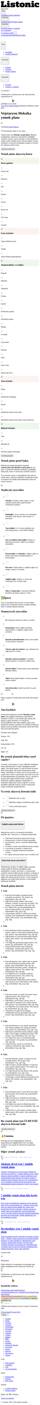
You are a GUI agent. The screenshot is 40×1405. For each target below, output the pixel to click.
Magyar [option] (8, 1351)
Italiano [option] (8, 1337)
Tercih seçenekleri (7, 1398)
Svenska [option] (8, 1331)
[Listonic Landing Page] (20, 7)
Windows (19, 35)
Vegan (23, 1298)
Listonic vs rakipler (13, 28)
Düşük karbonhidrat (15, 1296)
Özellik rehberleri (14, 15)
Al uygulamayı (6, 30)
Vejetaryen (17, 1298)
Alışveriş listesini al (8, 149)
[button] (3, 39)
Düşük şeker (8, 1298)
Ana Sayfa (4, 106)
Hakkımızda (9, 1377)
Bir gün (8, 1300)
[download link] (5, 1312)
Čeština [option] (8, 1335)
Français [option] (8, 1333)
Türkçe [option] (7, 1355)
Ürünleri (9, 22)
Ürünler (3, 22)
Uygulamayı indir (7, 33)
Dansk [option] (7, 1349)
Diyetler (4, 28)
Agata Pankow (13, 127)
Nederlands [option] (9, 1327)
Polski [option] (7, 1321)
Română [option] (8, 1343)
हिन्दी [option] (7, 1339)
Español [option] (8, 1325)
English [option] (8, 1319)
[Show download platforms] (15, 32)
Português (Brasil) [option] (11, 1345)
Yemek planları (17, 22)
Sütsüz (27, 1298)
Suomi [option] (7, 1341)
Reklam (8, 1379)
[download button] (6, 102)
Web (14, 35)
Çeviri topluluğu (11, 1369)
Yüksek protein (27, 1296)
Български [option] (9, 1353)
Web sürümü (9, 1363)
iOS (8, 35)
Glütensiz (4, 1296)
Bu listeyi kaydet (7, 456)
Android (4, 35)
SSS (6, 1367)
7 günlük (33, 1298)
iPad (11, 35)
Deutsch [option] (8, 1323)
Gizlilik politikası (11, 1388)
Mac (24, 35)
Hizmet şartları (10, 1390)
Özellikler (4, 15)
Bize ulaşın (9, 1381)
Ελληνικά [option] (8, 1347)
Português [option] (8, 1329)
